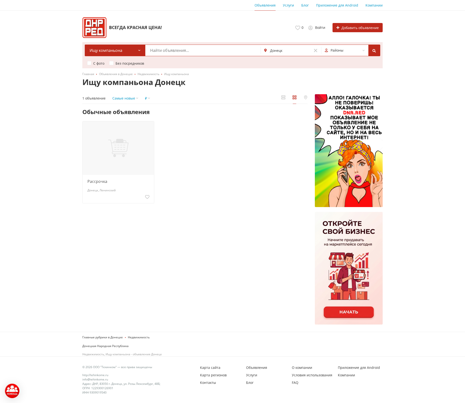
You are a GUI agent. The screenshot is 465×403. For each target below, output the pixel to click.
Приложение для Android (337, 5)
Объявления (265, 5)
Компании (374, 5)
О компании (302, 367)
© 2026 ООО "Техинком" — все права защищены (117, 367)
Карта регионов (213, 375)
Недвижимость (139, 337)
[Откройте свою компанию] (349, 268)
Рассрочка (97, 181)
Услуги (288, 5)
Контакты (208, 382)
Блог (305, 5)
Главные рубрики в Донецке (102, 337)
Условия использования (312, 375)
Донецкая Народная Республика (105, 346)
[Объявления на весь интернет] (349, 150)
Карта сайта (210, 367)
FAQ (295, 382)
